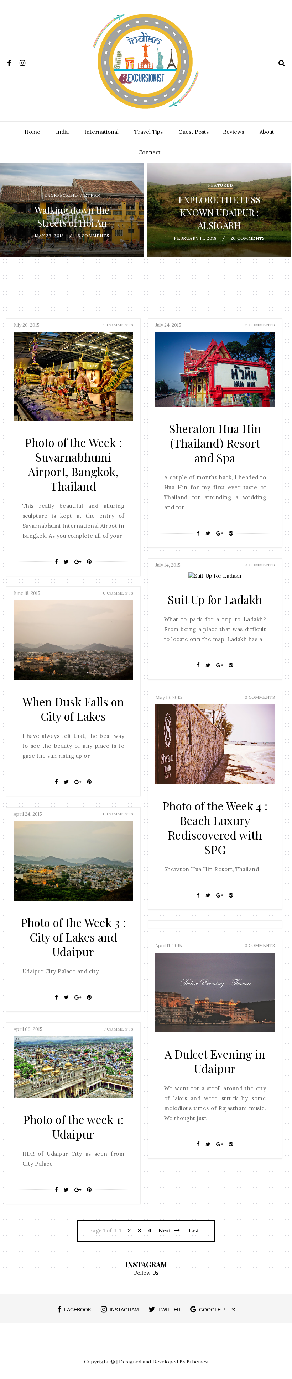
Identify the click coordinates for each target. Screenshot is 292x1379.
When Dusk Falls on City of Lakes (73, 709)
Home (32, 131)
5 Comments (93, 235)
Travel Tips (148, 131)
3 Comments (260, 565)
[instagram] (25, 61)
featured (220, 185)
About (267, 131)
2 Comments (260, 325)
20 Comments (247, 238)
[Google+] (77, 562)
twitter (169, 1310)
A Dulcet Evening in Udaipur (215, 1061)
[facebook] (12, 61)
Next (165, 1231)
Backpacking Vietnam (73, 195)
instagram (124, 1310)
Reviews (233, 131)
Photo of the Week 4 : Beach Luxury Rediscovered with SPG (214, 827)
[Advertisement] (146, 291)
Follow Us (146, 1272)
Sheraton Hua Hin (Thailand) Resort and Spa (215, 443)
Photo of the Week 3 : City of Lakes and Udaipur (73, 937)
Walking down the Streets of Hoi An (72, 216)
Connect (149, 152)
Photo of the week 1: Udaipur (73, 1126)
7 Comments (118, 1029)
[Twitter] (66, 562)
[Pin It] (89, 562)
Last (194, 1231)
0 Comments (118, 593)
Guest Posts (193, 131)
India (62, 131)
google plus (217, 1310)
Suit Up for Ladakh (215, 599)
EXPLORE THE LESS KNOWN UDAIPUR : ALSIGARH (219, 212)
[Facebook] (56, 562)
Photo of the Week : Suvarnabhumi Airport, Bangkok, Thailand (73, 464)
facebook (77, 1310)
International (101, 131)
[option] (72, 210)
